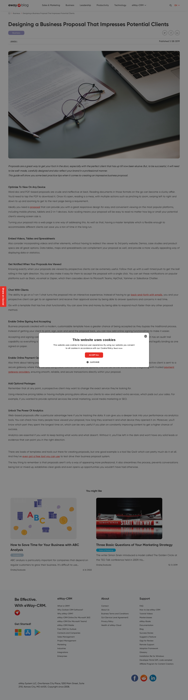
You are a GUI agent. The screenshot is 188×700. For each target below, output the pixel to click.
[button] (94, 362)
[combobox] (145, 336)
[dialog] (94, 350)
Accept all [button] (94, 355)
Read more (118, 348)
